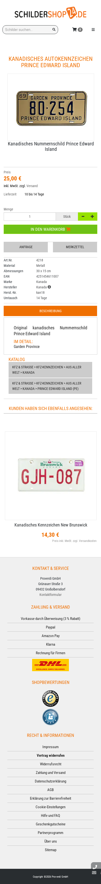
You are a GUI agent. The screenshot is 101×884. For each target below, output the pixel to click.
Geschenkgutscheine (50, 824)
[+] (92, 216)
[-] (83, 216)
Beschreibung (50, 311)
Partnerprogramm (50, 833)
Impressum (50, 747)
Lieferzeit (10, 194)
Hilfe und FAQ (50, 815)
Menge (8, 209)
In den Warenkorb (48, 229)
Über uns (50, 841)
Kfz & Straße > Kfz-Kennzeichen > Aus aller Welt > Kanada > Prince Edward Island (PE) (46, 386)
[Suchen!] (54, 29)
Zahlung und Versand (50, 772)
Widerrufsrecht (50, 764)
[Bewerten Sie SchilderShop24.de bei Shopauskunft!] (50, 717)
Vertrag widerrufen (50, 755)
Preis (7, 172)
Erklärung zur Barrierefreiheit (50, 798)
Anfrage (26, 247)
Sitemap (50, 850)
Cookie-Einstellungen (50, 807)
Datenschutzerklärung (50, 781)
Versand (32, 186)
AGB (50, 790)
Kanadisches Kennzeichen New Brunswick (50, 524)
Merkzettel (75, 247)
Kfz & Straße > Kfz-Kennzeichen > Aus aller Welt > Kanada (46, 369)
